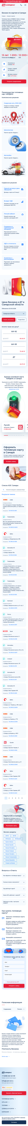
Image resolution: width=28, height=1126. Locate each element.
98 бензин (8, 838)
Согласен (14, 1122)
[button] (6, 435)
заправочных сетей (14, 389)
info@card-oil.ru (7, 1081)
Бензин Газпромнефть (11, 857)
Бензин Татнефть (10, 854)
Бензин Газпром (10, 851)
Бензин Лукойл (9, 845)
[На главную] (8, 5)
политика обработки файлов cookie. (13, 1118)
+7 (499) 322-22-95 (8, 1076)
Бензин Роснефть (10, 848)
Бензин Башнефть (10, 860)
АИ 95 (14, 835)
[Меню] (25, 5)
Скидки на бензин (10, 863)
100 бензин (18, 838)
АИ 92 (7, 835)
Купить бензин (9, 842)
